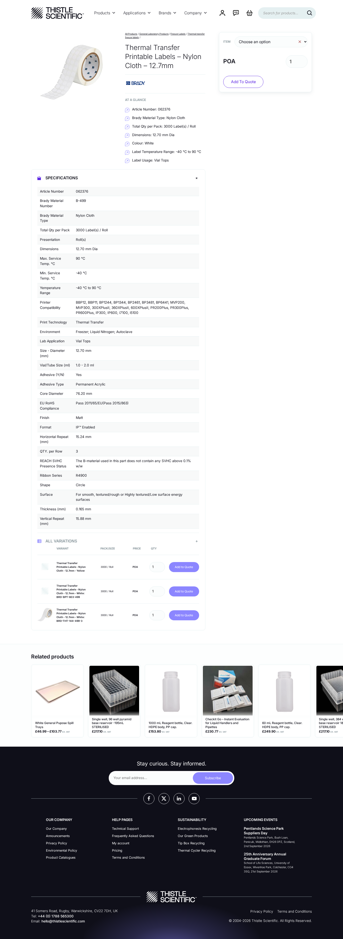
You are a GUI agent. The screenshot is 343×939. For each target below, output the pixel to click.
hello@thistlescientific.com (63, 921)
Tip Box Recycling (191, 843)
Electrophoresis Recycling (197, 829)
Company (193, 13)
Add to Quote (184, 567)
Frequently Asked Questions (133, 836)
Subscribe (213, 778)
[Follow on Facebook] (148, 798)
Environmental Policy (61, 850)
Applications (134, 13)
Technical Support (125, 829)
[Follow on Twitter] (163, 798)
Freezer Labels (178, 33)
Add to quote (243, 81)
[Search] (309, 13)
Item (227, 41)
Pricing (117, 850)
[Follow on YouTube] (194, 798)
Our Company (56, 829)
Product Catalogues (61, 857)
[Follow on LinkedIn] (179, 798)
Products (102, 13)
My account (120, 843)
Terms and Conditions (128, 857)
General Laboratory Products (154, 33)
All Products (131, 33)
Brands (165, 13)
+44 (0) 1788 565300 (56, 916)
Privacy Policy (56, 843)
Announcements (58, 836)
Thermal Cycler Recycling (197, 850)
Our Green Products (193, 836)
